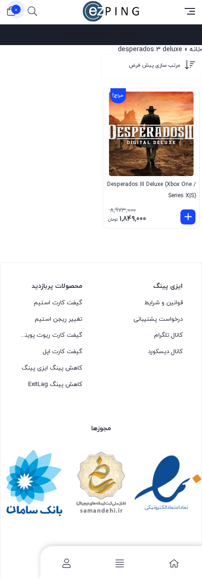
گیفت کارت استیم (58, 303)
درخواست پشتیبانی (158, 319)
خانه (195, 49)
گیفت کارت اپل (62, 351)
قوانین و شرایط (163, 303)
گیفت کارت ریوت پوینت (50, 335)
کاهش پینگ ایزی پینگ (52, 368)
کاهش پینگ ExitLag (55, 384)
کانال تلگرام (168, 335)
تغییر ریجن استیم (58, 319)
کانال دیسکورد (165, 351)
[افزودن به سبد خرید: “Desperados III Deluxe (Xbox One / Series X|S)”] (187, 216)
